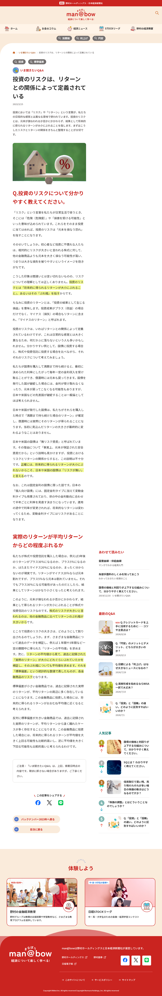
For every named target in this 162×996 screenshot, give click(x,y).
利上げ (84, 38)
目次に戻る (36, 829)
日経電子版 (67, 963)
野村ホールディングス (73, 957)
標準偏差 (39, 62)
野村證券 (98, 957)
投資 (20, 62)
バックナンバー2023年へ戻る (38, 819)
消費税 (66, 38)
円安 (100, 38)
